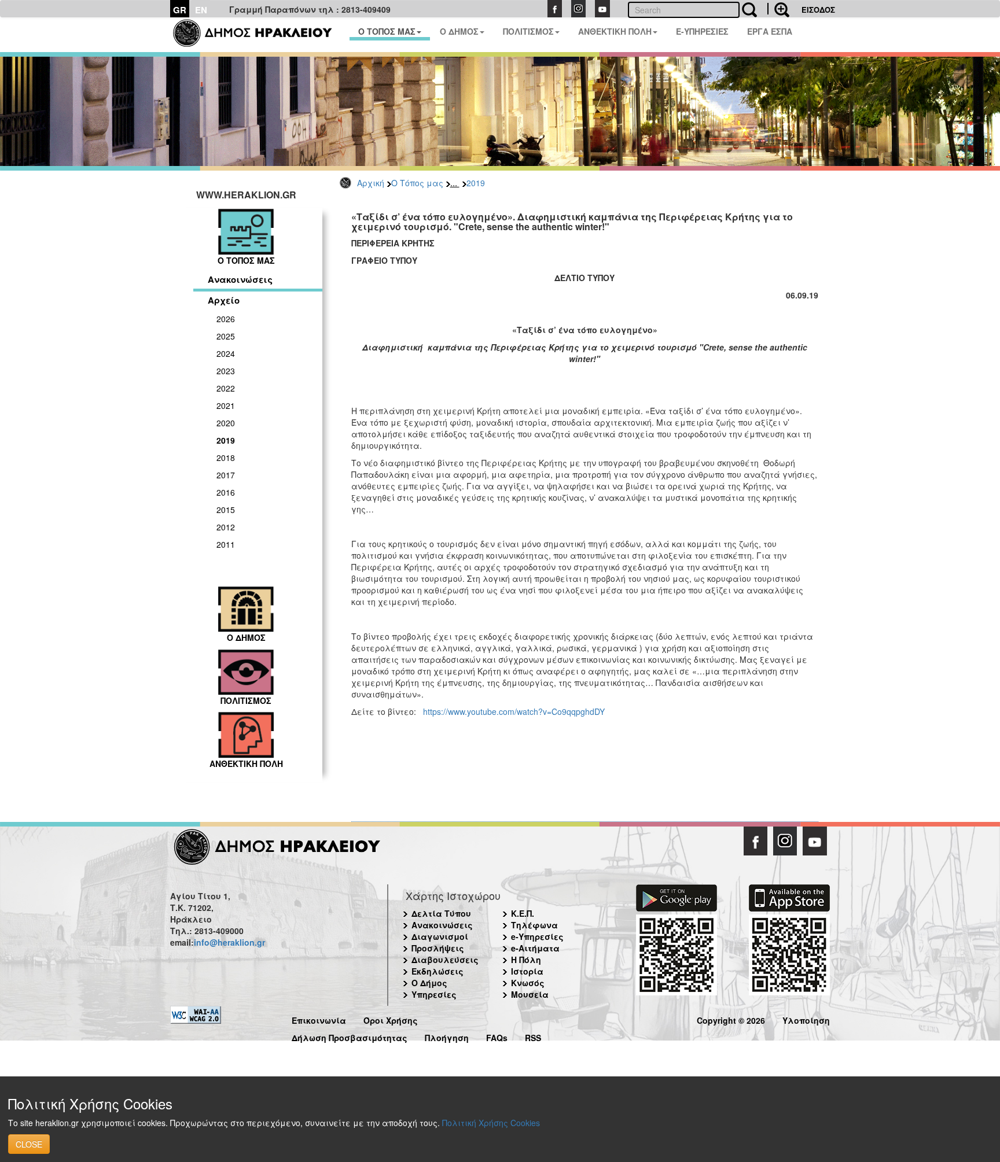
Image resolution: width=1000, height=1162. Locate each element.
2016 (225, 492)
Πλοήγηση (447, 1036)
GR (179, 9)
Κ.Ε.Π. (522, 913)
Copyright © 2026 (731, 1019)
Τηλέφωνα (534, 925)
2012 (225, 527)
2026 (225, 318)
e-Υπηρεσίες (537, 936)
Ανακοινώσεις (240, 279)
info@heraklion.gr (229, 942)
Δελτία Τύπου (441, 913)
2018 (225, 457)
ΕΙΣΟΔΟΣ (818, 9)
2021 (225, 405)
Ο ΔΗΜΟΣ (459, 31)
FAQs (497, 1036)
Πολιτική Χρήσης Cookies (491, 1122)
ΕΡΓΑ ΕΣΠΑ (769, 31)
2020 (225, 423)
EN (201, 9)
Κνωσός (528, 982)
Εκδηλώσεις (437, 971)
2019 (475, 183)
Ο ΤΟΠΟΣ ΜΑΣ (387, 31)
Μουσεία (530, 994)
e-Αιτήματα (535, 948)
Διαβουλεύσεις (445, 959)
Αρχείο (224, 300)
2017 (225, 475)
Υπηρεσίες (434, 994)
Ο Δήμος (429, 982)
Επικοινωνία (319, 1019)
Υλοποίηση (806, 1019)
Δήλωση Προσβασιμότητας (349, 1036)
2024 (225, 353)
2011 (225, 544)
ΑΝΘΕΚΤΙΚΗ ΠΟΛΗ (615, 31)
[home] (259, 34)
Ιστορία (527, 971)
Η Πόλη (526, 959)
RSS (533, 1036)
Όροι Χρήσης (390, 1019)
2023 (225, 371)
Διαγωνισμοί (439, 936)
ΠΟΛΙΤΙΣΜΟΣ (528, 31)
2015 (225, 509)
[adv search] (778, 8)
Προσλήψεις (437, 948)
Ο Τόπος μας (417, 183)
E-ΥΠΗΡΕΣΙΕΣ (702, 31)
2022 (225, 388)
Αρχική (370, 183)
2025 (225, 336)
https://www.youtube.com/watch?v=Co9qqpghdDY (514, 711)
